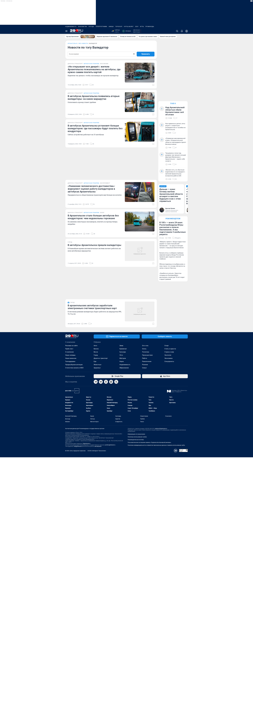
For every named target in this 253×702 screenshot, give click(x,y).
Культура (122, 352)
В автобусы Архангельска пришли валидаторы (94, 245)
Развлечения (146, 361)
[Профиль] (186, 31)
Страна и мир (169, 352)
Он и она (145, 345)
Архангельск (72, 43)
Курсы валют (129, 26)
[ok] (106, 382)
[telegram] (96, 382)
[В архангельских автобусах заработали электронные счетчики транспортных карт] (139, 311)
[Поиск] (177, 31)
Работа (144, 358)
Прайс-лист (69, 349)
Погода (91, 26)
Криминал (123, 349)
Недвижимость (70, 26)
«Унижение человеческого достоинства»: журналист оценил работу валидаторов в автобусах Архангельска (91, 189)
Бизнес (96, 349)
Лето (121, 355)
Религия (145, 365)
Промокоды (149, 26)
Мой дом (122, 358)
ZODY (136, 26)
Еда (95, 361)
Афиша (111, 26)
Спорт (166, 345)
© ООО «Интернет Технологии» (97, 450)
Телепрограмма (101, 26)
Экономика (168, 358)
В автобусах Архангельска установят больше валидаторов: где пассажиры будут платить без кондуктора (95, 128)
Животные (97, 365)
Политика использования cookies (137, 437)
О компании (69, 352)
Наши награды (70, 355)
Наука (121, 361)
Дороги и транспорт (101, 358)
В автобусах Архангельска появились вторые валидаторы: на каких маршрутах (93, 97)
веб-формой (98, 446)
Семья (144, 368)
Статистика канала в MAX (74, 368)
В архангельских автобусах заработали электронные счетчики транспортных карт (92, 307)
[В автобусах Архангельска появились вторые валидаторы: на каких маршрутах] (139, 102)
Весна (96, 352)
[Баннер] (87, 36)
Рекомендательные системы (136, 439)
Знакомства (82, 26)
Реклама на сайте (71, 345)
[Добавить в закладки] (153, 85)
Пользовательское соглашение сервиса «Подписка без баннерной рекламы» (149, 442)
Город (96, 355)
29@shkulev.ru (86, 443)
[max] (111, 382)
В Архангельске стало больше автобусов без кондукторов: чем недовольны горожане (93, 217)
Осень (144, 349)
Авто (95, 345)
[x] (116, 382)
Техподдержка (70, 361)
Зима (121, 345)
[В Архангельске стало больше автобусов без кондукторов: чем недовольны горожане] (139, 221)
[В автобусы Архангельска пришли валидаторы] (139, 251)
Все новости (83, 43)
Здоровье (97, 368)
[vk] (101, 382)
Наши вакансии (70, 358)
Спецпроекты (169, 361)
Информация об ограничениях (136, 434)
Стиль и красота (170, 349)
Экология (167, 355)
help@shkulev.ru (78, 446)
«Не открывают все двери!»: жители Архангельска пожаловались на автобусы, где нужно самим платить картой (94, 69)
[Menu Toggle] (66, 31)
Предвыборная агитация (74, 365)
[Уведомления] (181, 31)
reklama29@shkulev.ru (161, 428)
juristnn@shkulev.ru (110, 445)
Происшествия (147, 355)
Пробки (127, 31)
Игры (142, 26)
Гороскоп (118, 26)
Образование (124, 368)
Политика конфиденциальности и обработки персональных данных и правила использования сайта (156, 445)
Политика (145, 352)
